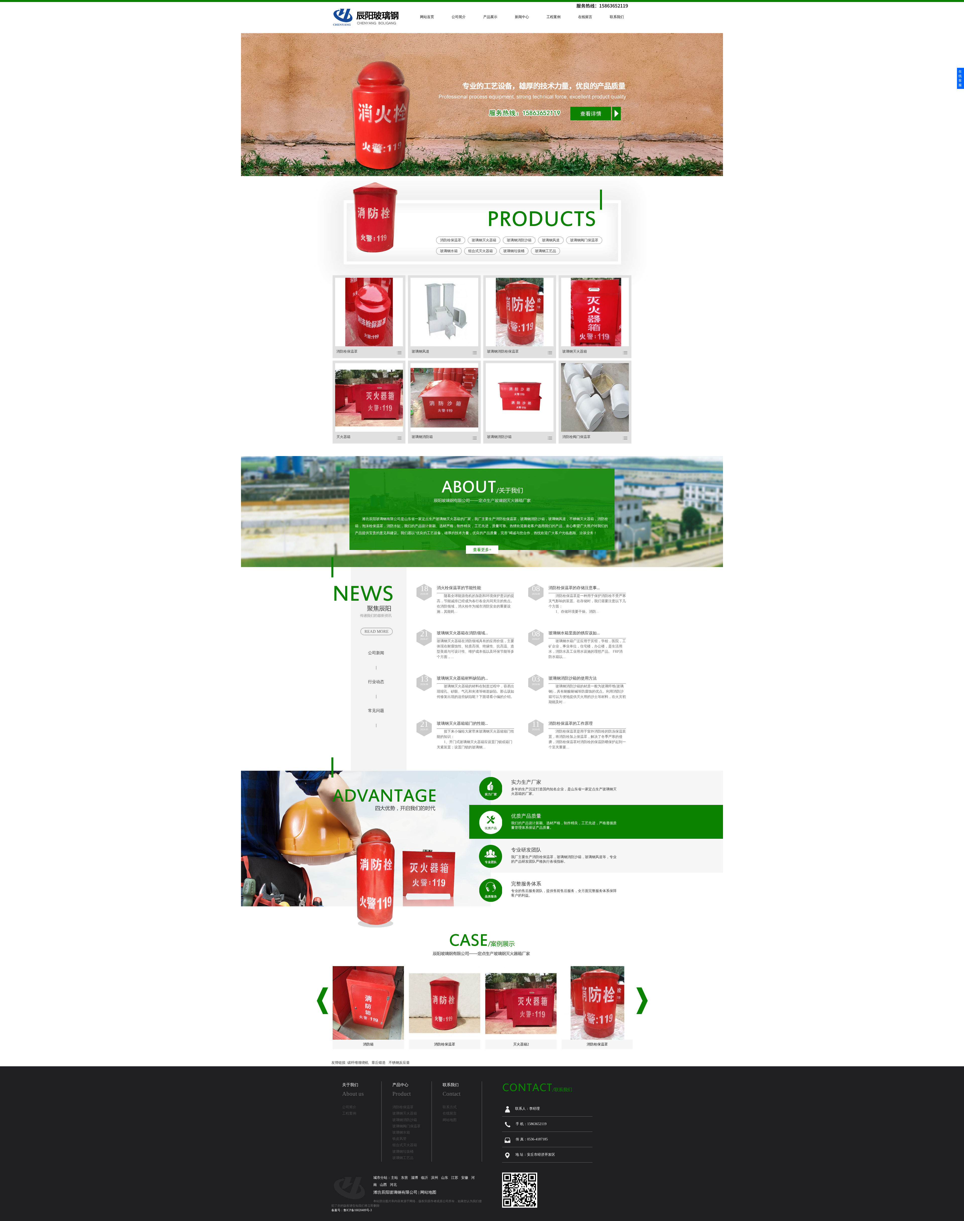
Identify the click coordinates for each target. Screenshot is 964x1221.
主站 (394, 1178)
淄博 (414, 1178)
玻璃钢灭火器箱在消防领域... (462, 633)
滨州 (434, 1178)
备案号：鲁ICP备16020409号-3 (351, 1210)
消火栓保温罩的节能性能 (459, 588)
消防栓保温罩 (450, 240)
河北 (393, 1185)
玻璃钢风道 (551, 240)
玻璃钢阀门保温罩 (584, 240)
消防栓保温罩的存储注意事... (574, 588)
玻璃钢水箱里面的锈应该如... (574, 633)
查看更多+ (482, 549)
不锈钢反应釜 (399, 1063)
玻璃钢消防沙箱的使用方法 (573, 678)
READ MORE (377, 631)
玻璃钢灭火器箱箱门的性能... (462, 723)
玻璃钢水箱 (449, 251)
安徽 (464, 1178)
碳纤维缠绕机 (358, 1063)
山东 (444, 1178)
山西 (383, 1185)
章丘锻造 (379, 1063)
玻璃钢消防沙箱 (519, 240)
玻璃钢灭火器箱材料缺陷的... (462, 678)
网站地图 (428, 1192)
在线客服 (960, 78)
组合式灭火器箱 (480, 251)
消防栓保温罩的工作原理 (571, 723)
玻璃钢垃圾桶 (513, 251)
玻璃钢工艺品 (545, 251)
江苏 (454, 1178)
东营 (404, 1178)
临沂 (424, 1178)
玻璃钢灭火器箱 (484, 240)
